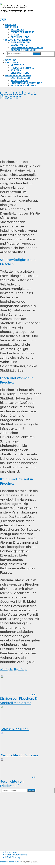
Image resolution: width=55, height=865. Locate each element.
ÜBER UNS (10, 24)
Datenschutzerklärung (16, 854)
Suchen (37, 54)
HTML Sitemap (13, 857)
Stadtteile (12, 27)
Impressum (11, 852)
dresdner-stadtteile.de (10, 862)
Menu (3, 20)
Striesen (16, 34)
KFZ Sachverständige (23, 50)
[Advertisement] (27, 128)
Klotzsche (17, 29)
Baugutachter (19, 45)
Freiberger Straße (22, 32)
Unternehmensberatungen (27, 47)
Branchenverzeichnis (18, 40)
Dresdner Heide (20, 37)
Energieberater (20, 42)
